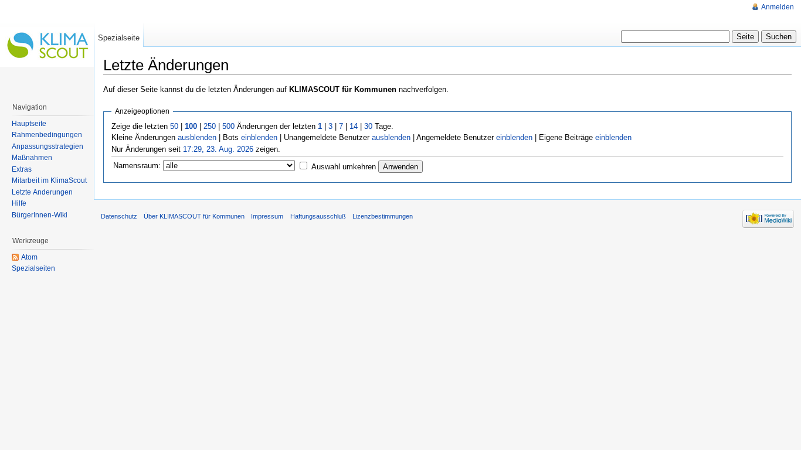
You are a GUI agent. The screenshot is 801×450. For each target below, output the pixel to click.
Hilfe (19, 203)
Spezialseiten (33, 268)
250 (209, 126)
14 (353, 126)
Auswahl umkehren (343, 166)
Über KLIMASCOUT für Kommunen (194, 216)
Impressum (267, 216)
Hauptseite (29, 124)
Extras (22, 169)
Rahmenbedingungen (47, 135)
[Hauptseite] (47, 47)
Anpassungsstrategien (47, 146)
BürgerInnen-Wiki (39, 215)
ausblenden (197, 137)
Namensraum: (137, 165)
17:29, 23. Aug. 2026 (218, 149)
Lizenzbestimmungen (382, 216)
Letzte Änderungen (42, 192)
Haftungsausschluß (318, 216)
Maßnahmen (32, 158)
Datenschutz (119, 216)
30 (368, 126)
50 (174, 126)
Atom (29, 257)
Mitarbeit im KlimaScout (49, 180)
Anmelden (777, 7)
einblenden (259, 137)
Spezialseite (119, 37)
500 (228, 126)
